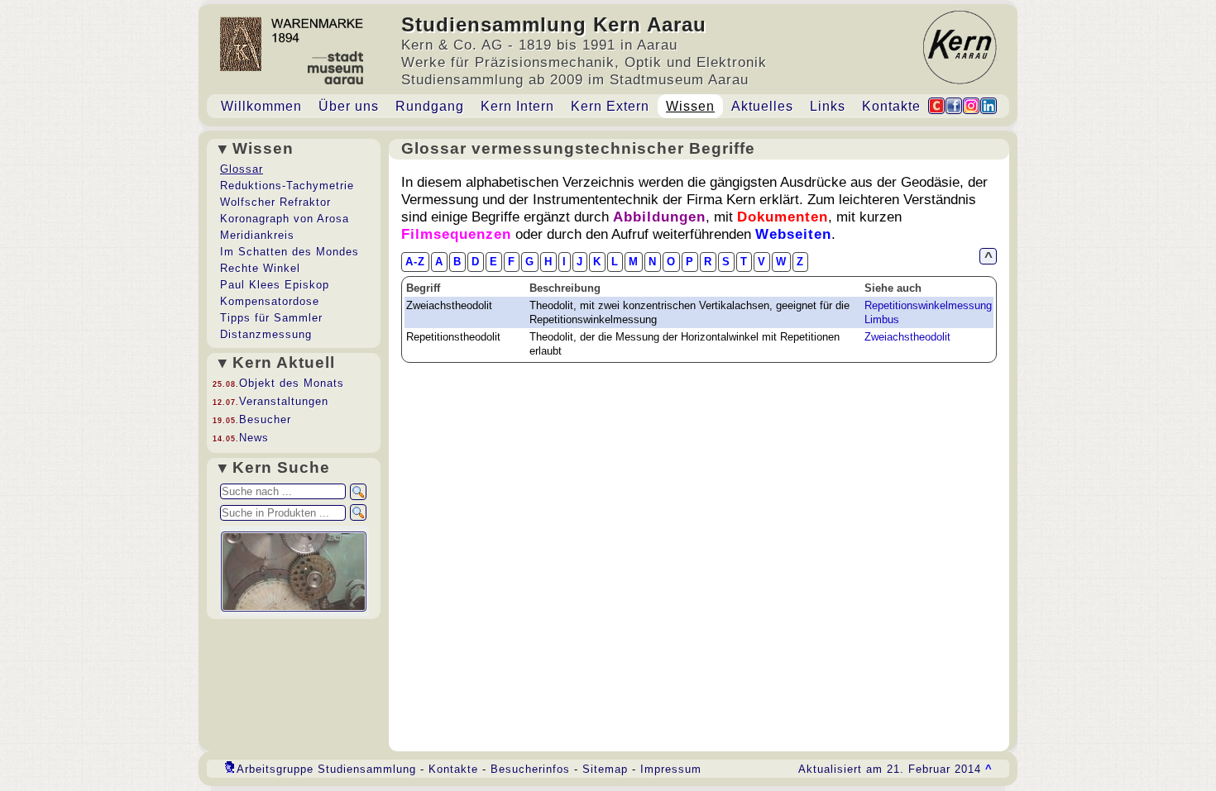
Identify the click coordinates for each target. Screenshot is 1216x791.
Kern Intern (517, 106)
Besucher (265, 419)
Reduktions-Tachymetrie (287, 185)
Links (827, 106)
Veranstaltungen (283, 401)
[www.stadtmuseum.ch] (335, 80)
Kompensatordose (269, 301)
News (254, 437)
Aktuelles (762, 106)
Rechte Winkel (260, 268)
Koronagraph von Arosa (284, 218)
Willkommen (261, 106)
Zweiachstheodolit (907, 337)
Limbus (881, 319)
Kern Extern (610, 106)
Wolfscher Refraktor (275, 202)
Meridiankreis (257, 235)
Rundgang (429, 106)
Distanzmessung (266, 334)
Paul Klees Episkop (274, 285)
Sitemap (605, 769)
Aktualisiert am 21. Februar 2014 (895, 769)
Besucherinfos (530, 769)
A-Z (415, 261)
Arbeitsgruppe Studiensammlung (326, 769)
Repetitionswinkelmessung (928, 305)
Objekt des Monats (291, 383)
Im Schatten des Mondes (289, 251)
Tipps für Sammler (271, 318)
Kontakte (891, 106)
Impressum (670, 769)
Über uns (348, 106)
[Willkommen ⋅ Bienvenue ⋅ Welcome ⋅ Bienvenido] (291, 66)
